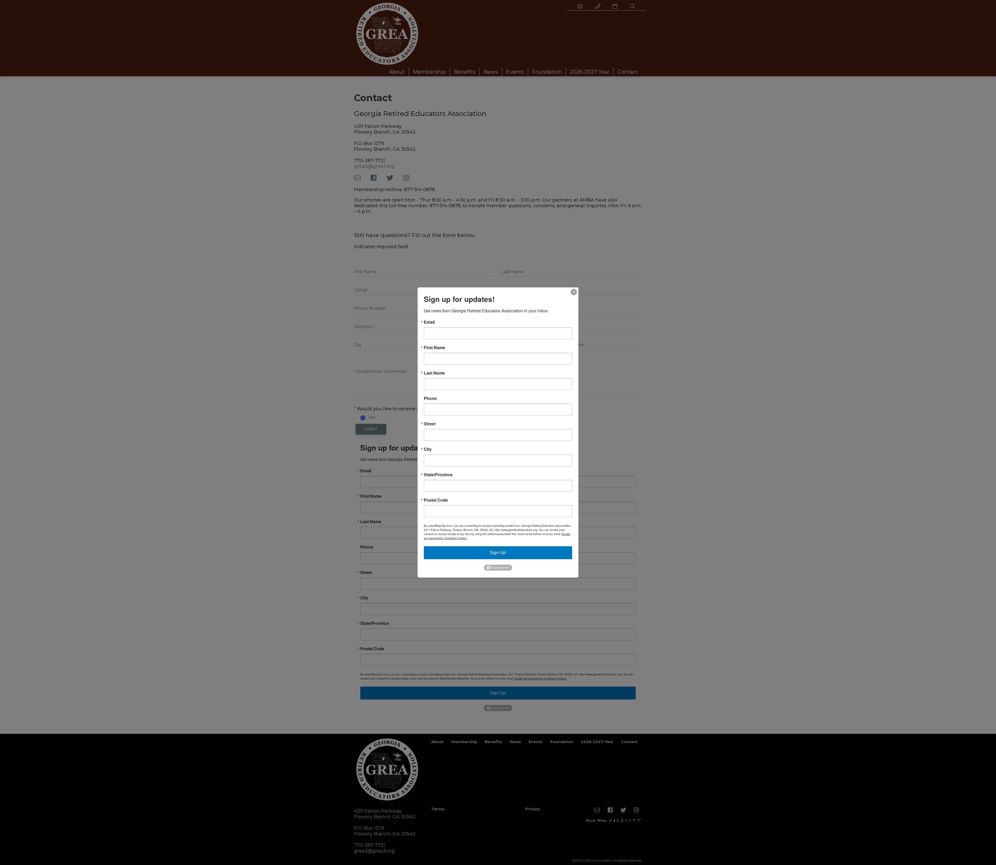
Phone (430, 398)
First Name (434, 347)
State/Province (438, 475)
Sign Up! (498, 552)
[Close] (574, 292)
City (428, 449)
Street (429, 424)
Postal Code (436, 500)
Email (429, 322)
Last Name (434, 373)
